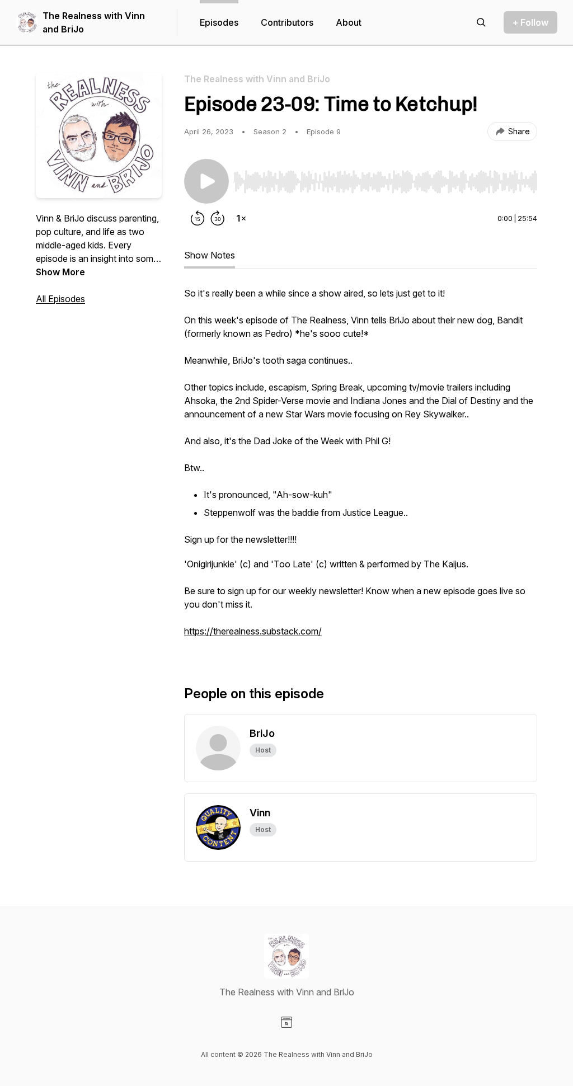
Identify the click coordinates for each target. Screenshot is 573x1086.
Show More (60, 272)
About (348, 22)
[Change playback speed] (241, 218)
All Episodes (60, 298)
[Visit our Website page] (286, 1022)
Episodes (219, 22)
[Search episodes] (481, 22)
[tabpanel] (360, 467)
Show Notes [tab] (209, 255)
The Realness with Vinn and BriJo (94, 22)
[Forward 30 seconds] (218, 218)
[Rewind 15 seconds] (197, 218)
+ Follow (530, 22)
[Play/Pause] (206, 181)
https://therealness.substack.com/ (253, 631)
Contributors (287, 22)
